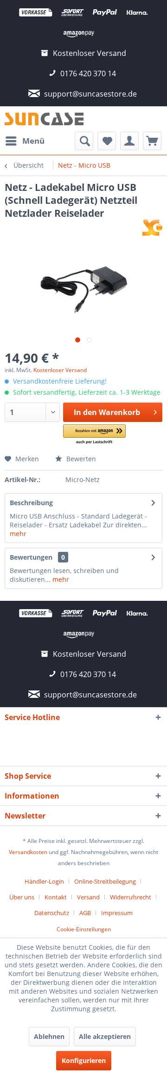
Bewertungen (31, 557)
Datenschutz (51, 913)
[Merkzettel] (106, 141)
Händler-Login (44, 881)
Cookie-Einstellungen (84, 929)
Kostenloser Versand (60, 370)
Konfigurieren (84, 1060)
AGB (85, 913)
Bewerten (80, 458)
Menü (33, 140)
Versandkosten (28, 852)
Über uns (21, 897)
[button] (94, 434)
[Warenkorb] (152, 141)
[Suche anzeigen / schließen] (84, 141)
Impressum (117, 913)
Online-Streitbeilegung (105, 881)
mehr (18, 533)
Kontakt (56, 897)
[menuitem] (24, 141)
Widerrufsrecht (130, 897)
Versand (88, 897)
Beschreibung (31, 502)
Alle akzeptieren (105, 1036)
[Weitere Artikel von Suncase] (152, 228)
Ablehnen (49, 1036)
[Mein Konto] (129, 141)
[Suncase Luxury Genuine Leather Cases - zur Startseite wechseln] (44, 119)
